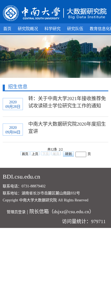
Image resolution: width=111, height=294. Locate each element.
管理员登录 (16, 212)
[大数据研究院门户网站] (55, 13)
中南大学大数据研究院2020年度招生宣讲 (67, 127)
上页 (35, 153)
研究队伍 (75, 29)
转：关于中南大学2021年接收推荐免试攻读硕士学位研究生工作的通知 (67, 102)
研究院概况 (28, 29)
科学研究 (52, 29)
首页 (7, 29)
